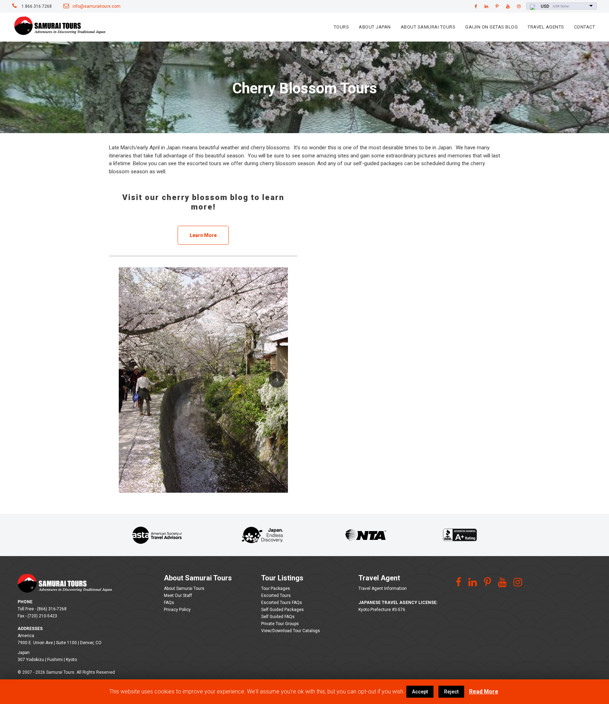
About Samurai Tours (428, 27)
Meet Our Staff (178, 595)
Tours (341, 27)
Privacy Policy (177, 609)
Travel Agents (546, 27)
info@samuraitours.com (97, 6)
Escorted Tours (276, 595)
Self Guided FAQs (278, 616)
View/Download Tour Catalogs (290, 630)
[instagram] (519, 6)
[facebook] (476, 6)
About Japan (375, 27)
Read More (483, 691)
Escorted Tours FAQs (281, 602)
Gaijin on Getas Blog (491, 27)
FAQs (169, 602)
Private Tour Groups (280, 623)
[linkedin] (486, 6)
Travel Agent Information (382, 588)
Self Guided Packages (282, 609)
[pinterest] (497, 6)
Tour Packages (275, 588)
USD (545, 6)
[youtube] (508, 6)
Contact (584, 27)
